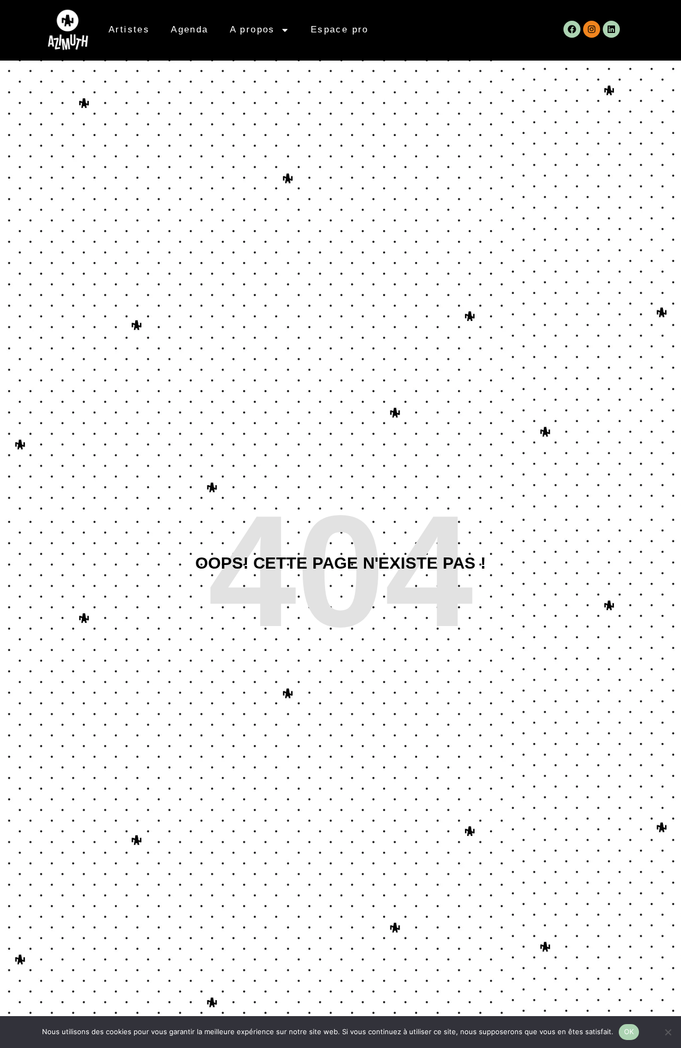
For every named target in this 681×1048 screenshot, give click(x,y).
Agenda (189, 29)
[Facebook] (571, 29)
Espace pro (340, 29)
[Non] (667, 1032)
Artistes (129, 29)
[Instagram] (591, 29)
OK (629, 1031)
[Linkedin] (611, 29)
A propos (252, 29)
